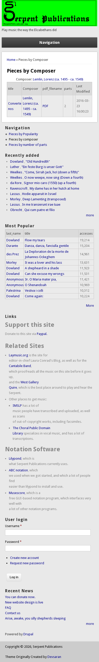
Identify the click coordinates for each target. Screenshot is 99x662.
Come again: (34, 296)
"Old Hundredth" (38, 161)
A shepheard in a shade (42, 268)
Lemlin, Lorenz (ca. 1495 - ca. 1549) (58, 79)
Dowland (16, 161)
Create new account (24, 558)
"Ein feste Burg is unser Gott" (42, 167)
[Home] (49, 25)
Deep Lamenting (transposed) (44, 199)
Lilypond (15, 458)
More (90, 305)
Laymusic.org (18, 355)
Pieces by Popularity (23, 134)
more (90, 215)
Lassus (15, 194)
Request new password (27, 563)
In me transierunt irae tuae (41, 204)
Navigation (49, 42)
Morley (15, 199)
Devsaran (54, 657)
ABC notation (18, 470)
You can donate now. (20, 597)
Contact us (12, 613)
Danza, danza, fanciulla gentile (47, 246)
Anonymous (15, 279)
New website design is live (24, 602)
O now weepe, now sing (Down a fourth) (53, 177)
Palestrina (13, 290)
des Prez (12, 254)
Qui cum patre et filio (39, 210)
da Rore (16, 183)
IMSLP (17, 405)
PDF (45, 106)
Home (11, 60)
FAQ (8, 608)
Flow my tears (35, 240)
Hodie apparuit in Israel (39, 194)
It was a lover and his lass (43, 262)
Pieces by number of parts (28, 145)
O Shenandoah (35, 285)
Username (13, 526)
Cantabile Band (20, 366)
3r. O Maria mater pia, (41, 279)
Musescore (17, 493)
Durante (12, 246)
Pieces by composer (23, 139)
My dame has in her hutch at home (54, 188)
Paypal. (42, 334)
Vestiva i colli (34, 290)
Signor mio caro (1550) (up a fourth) (50, 183)
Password (13, 542)
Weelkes (16, 172)
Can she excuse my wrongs (44, 274)
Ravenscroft (18, 188)
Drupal (28, 634)
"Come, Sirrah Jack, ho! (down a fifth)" (51, 172)
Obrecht (16, 210)
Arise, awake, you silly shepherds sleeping (35, 618)
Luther (14, 167)
